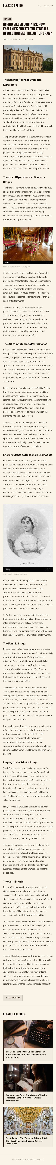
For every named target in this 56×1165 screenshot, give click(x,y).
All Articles (14, 997)
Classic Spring (13, 6)
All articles (46, 6)
